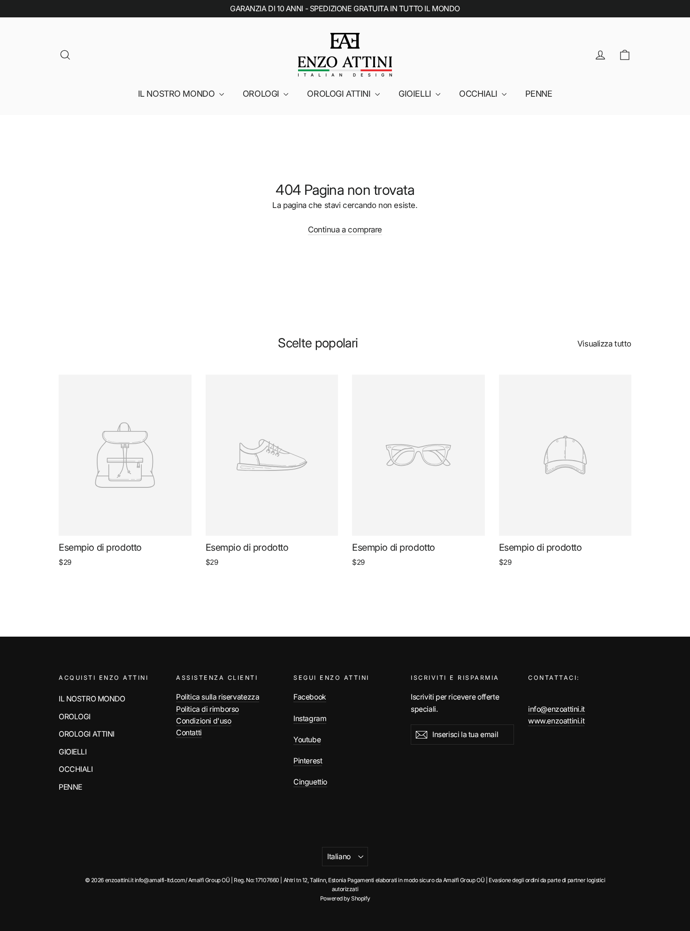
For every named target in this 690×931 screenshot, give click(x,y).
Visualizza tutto (604, 343)
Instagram (309, 718)
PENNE (538, 94)
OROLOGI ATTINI (340, 94)
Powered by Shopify (345, 898)
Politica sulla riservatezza (217, 696)
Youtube (307, 739)
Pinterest (307, 760)
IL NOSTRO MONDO (177, 94)
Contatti (189, 732)
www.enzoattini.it (556, 720)
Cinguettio (310, 781)
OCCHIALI (479, 94)
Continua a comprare (345, 229)
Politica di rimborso (207, 709)
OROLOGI (262, 94)
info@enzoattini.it (556, 709)
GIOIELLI (416, 94)
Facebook (309, 696)
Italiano (339, 856)
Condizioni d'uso (203, 720)
